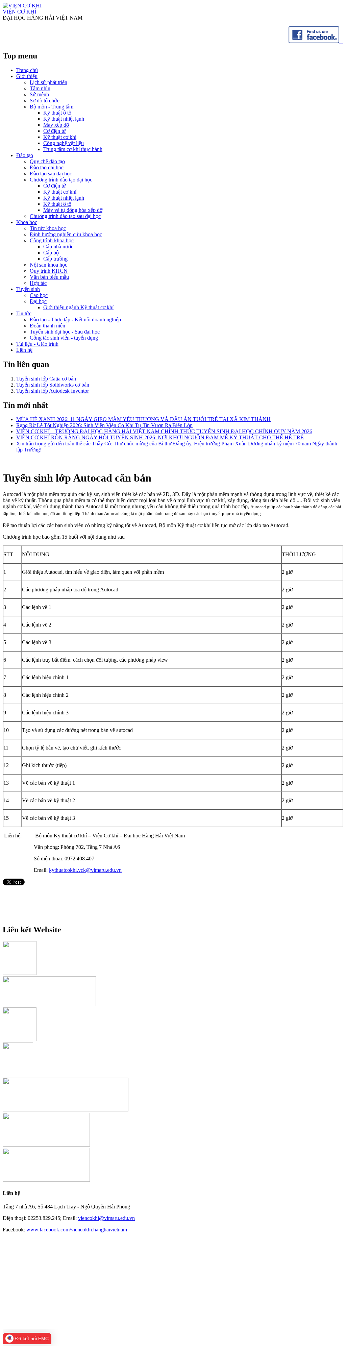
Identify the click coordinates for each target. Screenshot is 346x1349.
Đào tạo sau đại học (51, 173)
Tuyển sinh (28, 289)
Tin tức (23, 313)
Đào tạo (24, 155)
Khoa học (26, 222)
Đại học (38, 301)
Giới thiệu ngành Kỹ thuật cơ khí (78, 307)
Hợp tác (38, 283)
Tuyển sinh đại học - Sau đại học (65, 332)
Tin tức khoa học (48, 228)
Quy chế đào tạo (47, 161)
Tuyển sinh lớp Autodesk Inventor (52, 391)
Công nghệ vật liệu (63, 143)
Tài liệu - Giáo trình (37, 344)
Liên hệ (24, 350)
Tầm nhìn (40, 88)
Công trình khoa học (52, 240)
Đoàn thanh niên (47, 325)
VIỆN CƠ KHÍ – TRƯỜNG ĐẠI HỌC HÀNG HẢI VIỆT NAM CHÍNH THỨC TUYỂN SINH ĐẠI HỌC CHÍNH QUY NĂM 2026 (164, 431)
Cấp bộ (51, 252)
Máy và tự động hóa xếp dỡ (72, 210)
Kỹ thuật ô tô (57, 113)
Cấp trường (55, 259)
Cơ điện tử (54, 131)
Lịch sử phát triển (48, 82)
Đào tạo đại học (47, 167)
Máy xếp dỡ (56, 125)
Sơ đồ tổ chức (44, 100)
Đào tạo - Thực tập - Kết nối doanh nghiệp (75, 319)
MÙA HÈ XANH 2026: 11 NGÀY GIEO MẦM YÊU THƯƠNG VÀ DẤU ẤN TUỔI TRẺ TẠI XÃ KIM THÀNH (143, 419)
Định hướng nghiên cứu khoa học (66, 234)
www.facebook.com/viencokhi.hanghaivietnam (76, 1229)
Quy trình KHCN (49, 271)
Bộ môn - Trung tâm (51, 106)
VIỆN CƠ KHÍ (19, 12)
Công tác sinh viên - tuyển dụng (64, 338)
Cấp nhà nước (58, 246)
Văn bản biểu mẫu (49, 277)
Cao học (39, 295)
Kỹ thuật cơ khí (59, 137)
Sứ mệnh (39, 94)
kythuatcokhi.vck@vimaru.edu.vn (85, 870)
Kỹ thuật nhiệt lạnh (63, 119)
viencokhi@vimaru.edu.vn (106, 1218)
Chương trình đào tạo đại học (61, 179)
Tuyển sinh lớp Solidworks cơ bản (52, 385)
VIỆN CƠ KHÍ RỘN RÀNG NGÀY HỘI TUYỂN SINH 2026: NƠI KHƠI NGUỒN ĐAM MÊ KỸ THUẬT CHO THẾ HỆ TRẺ (160, 437)
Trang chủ (27, 70)
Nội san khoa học (48, 265)
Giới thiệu (27, 76)
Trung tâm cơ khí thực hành (72, 149)
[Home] (22, 5)
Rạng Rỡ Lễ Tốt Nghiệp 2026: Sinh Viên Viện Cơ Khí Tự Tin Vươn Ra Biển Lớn (104, 425)
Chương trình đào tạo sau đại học (65, 216)
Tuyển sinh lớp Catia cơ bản (46, 379)
